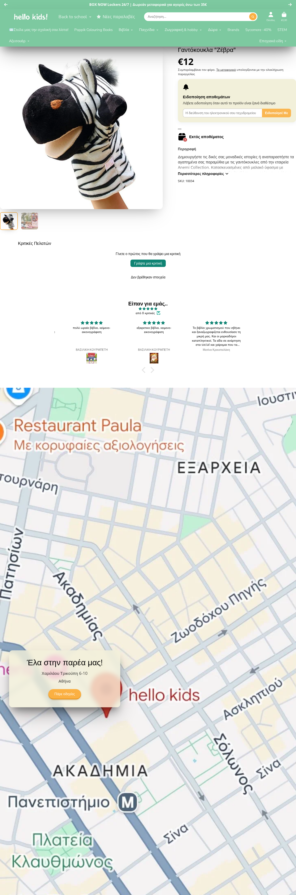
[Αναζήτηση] (253, 16)
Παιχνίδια (147, 29)
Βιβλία (124, 29)
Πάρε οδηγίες (64, 694)
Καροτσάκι (284, 16)
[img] (148, 309)
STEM (282, 29)
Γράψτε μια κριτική (148, 263)
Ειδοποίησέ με (276, 113)
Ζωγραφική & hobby (181, 29)
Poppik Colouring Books (93, 29)
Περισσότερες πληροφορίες (201, 174)
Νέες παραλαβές (119, 17)
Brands (233, 29)
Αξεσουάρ (17, 41)
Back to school (73, 17)
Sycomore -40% (258, 29)
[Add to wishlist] (179, 129)
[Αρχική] (30, 16)
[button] (145, 370)
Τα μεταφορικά (226, 70)
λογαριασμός (271, 16)
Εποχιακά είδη (271, 41)
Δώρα (213, 29)
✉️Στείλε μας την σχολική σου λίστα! (38, 29)
